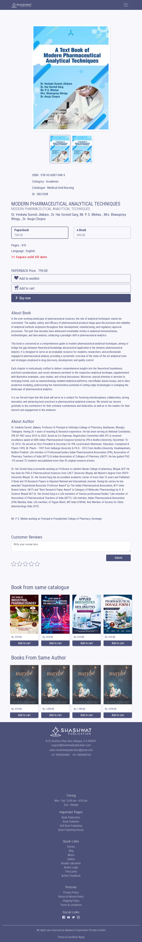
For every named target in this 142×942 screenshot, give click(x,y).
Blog (71, 850)
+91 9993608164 (81, 755)
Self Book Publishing (71, 825)
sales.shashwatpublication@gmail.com (71, 750)
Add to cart (26, 288)
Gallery (71, 859)
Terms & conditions (71, 905)
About (71, 855)
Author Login (71, 867)
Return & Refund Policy (71, 896)
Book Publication (71, 817)
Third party (71, 871)
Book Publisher (71, 821)
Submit (118, 557)
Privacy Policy (71, 892)
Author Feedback (71, 875)
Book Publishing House (71, 830)
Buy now (25, 298)
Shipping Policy (71, 900)
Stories (71, 846)
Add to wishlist (29, 278)
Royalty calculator (71, 863)
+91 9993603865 (60, 755)
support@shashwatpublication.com (71, 745)
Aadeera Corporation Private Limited (85, 930)
